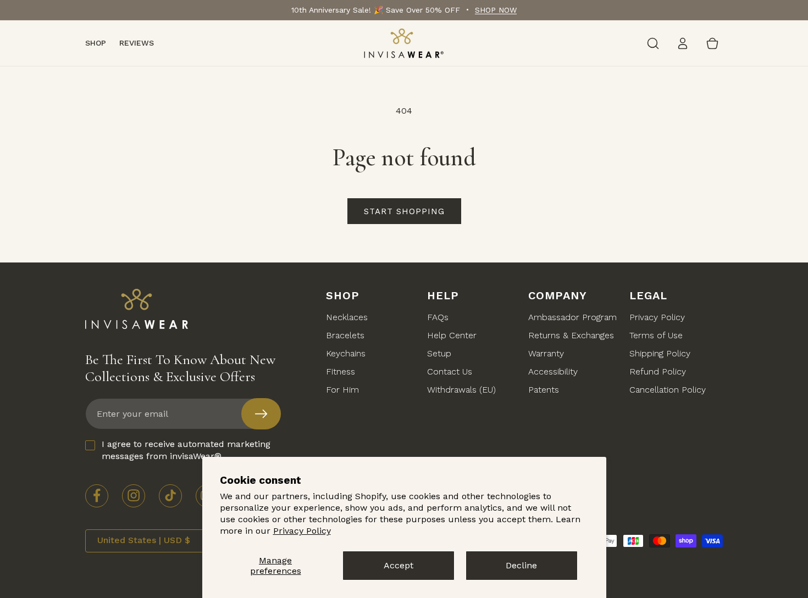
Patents (543, 389)
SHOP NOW (496, 9)
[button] (653, 43)
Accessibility (553, 371)
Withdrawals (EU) (461, 389)
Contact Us (449, 371)
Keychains (346, 353)
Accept (398, 565)
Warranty (546, 353)
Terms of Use (656, 335)
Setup (439, 353)
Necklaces (347, 317)
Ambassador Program (572, 317)
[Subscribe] (261, 413)
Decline (521, 565)
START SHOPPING (404, 211)
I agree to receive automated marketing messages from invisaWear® (186, 450)
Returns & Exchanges (571, 335)
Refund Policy (657, 371)
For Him (342, 389)
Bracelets (345, 335)
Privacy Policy (302, 531)
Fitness (340, 371)
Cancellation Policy (667, 389)
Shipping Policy (659, 353)
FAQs (438, 317)
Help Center (452, 335)
